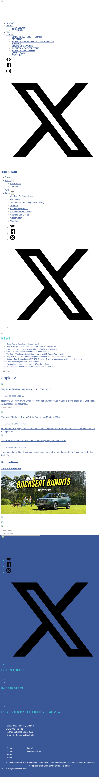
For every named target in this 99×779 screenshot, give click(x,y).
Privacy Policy (12, 694)
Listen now (7, 172)
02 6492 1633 (20, 748)
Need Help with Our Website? (20, 682)
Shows (10, 23)
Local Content (12, 706)
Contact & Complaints (16, 676)
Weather (17, 55)
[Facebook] (9, 67)
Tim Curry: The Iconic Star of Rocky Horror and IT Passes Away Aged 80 (35, 354)
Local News (19, 28)
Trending (17, 30)
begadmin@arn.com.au (23, 757)
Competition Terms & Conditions (21, 697)
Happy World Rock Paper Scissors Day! (22, 344)
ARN (8, 773)
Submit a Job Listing (23, 50)
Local (10, 35)
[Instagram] (8, 73)
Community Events (22, 46)
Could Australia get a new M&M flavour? (22, 361)
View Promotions (11, 468)
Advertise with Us (14, 679)
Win (8, 32)
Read (9, 26)
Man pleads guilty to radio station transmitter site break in (29, 366)
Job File (16, 44)
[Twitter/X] (52, 165)
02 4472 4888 (20, 751)
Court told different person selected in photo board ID (28, 351)
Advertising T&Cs (14, 700)
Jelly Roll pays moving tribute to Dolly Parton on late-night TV (31, 346)
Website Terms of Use (16, 703)
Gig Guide (17, 39)
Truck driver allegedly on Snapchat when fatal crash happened (31, 349)
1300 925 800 (19, 754)
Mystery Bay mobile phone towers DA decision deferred (29, 364)
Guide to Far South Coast (27, 37)
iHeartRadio (11, 776)
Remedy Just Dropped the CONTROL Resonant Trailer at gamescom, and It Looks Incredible (44, 359)
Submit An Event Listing (25, 48)
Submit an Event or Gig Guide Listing (33, 41)
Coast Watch (19, 53)
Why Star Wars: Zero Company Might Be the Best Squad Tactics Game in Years (38, 356)
